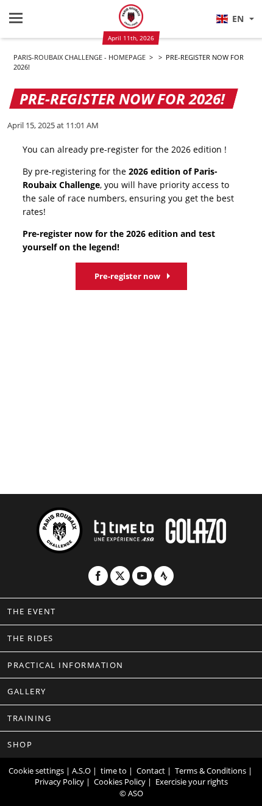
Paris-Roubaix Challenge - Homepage (80, 57)
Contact (150, 770)
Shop (19, 744)
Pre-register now (127, 275)
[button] (234, 19)
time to (114, 770)
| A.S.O (78, 770)
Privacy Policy (59, 781)
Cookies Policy (120, 781)
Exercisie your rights (191, 781)
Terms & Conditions (210, 770)
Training (29, 718)
